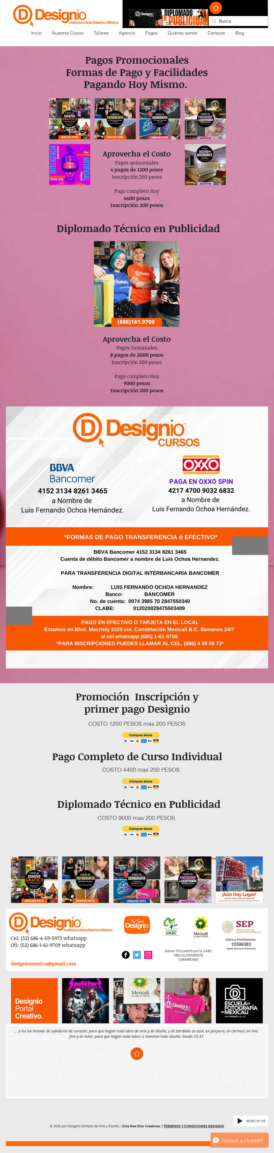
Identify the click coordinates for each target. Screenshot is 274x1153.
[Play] (240, 1121)
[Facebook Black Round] (126, 955)
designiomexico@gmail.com (43, 963)
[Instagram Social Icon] (148, 955)
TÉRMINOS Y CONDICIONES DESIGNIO (193, 1126)
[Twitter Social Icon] (137, 955)
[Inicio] (216, 8)
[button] (141, 737)
